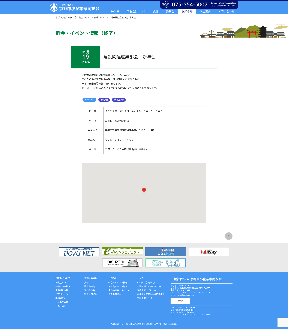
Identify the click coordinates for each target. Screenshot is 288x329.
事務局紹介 (61, 298)
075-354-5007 (190, 5)
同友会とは (61, 283)
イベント (89, 100)
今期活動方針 (62, 290)
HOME (115, 11)
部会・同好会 (90, 294)
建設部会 (119, 100)
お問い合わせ (226, 11)
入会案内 (205, 11)
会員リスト (61, 306)
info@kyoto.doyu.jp (186, 295)
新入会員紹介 (114, 294)
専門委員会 (89, 290)
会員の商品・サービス (118, 290)
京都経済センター (145, 298)
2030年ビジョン (63, 294)
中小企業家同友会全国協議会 (151, 294)
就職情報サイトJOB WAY (149, 286)
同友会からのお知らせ (118, 286)
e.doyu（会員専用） (146, 283)
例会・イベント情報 (117, 283)
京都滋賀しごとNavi (146, 290)
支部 (86, 283)
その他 (104, 100)
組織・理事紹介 (63, 286)
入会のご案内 (62, 302)
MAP (180, 301)
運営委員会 (89, 286)
